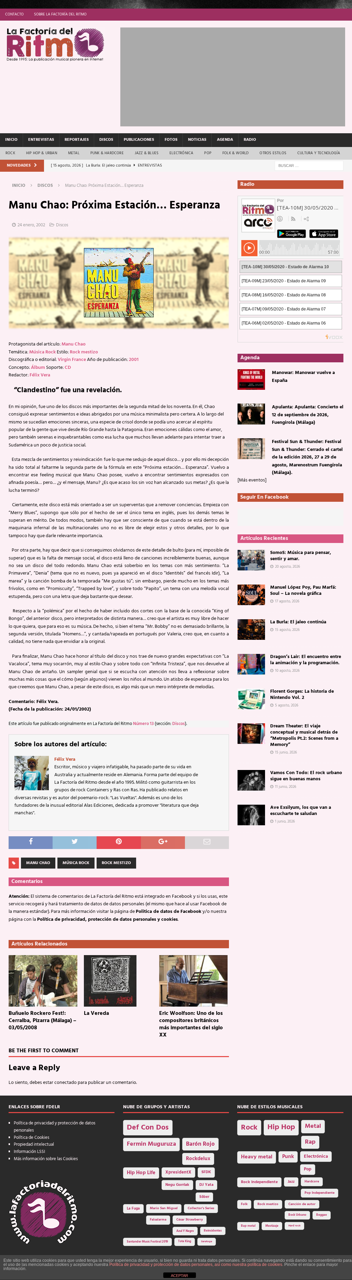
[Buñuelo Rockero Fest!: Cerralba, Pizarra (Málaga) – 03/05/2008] (43, 981)
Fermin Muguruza (151, 1144)
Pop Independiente (319, 1193)
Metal (73, 153)
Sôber (204, 1197)
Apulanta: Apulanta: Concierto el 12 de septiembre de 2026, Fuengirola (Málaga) (307, 415)
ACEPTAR (179, 1275)
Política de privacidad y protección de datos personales (54, 1127)
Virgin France (72, 360)
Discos (106, 139)
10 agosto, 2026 (287, 671)
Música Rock (42, 352)
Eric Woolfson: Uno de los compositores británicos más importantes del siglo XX (191, 1024)
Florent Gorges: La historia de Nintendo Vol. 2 (302, 695)
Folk (244, 1204)
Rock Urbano (297, 1214)
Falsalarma (158, 1220)
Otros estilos (273, 153)
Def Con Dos (148, 1128)
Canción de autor (302, 1204)
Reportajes (77, 139)
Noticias (197, 139)
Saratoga (206, 1241)
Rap (310, 1142)
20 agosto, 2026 (287, 567)
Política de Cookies (31, 1137)
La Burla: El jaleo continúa (298, 622)
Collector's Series (201, 1208)
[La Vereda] (119, 981)
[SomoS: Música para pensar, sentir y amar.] (251, 560)
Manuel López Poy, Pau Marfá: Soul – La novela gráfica (303, 591)
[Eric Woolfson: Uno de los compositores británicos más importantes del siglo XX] (194, 981)
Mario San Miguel (164, 1208)
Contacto (14, 14)
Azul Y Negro (185, 1231)
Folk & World (235, 153)
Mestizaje (271, 1226)
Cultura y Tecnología (318, 153)
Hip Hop (281, 1127)
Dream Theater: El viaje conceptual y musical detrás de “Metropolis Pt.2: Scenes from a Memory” (304, 735)
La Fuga (133, 1209)
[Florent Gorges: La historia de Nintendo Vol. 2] (251, 699)
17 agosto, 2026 (287, 601)
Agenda (225, 139)
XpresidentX (178, 1172)
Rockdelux (198, 1159)
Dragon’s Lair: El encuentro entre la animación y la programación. (305, 660)
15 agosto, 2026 (287, 630)
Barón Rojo (200, 1144)
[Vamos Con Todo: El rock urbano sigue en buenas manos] (251, 780)
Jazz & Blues (146, 153)
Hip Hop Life (141, 1173)
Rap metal (248, 1225)
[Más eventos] (252, 480)
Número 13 (143, 724)
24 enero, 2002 (31, 225)
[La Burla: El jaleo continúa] (251, 629)
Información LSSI (29, 1151)
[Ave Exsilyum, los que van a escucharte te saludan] (251, 815)
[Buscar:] (309, 166)
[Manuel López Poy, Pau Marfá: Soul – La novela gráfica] (251, 595)
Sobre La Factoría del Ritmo (60, 14)
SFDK (206, 1172)
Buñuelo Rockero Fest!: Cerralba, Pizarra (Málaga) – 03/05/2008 (42, 1020)
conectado (65, 1083)
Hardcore (312, 1182)
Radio (250, 139)
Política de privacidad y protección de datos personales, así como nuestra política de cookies (195, 1264)
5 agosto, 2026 (286, 705)
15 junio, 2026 (286, 752)
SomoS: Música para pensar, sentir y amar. (300, 556)
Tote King (184, 1241)
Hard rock (294, 1226)
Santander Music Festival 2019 (147, 1241)
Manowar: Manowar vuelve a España (303, 376)
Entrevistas (41, 139)
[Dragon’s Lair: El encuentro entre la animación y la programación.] (251, 664)
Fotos (171, 139)
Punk (288, 1157)
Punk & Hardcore (107, 153)
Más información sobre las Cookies (46, 1159)
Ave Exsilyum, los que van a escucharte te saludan (300, 811)
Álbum (38, 368)
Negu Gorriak (177, 1184)
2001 (134, 360)
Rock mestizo (84, 352)
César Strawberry (189, 1219)
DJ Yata (206, 1185)
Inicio (11, 139)
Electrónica (181, 153)
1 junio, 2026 (285, 821)
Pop (207, 153)
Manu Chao (74, 344)
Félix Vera (40, 375)
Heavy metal (256, 1157)
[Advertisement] (236, 75)
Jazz (291, 1182)
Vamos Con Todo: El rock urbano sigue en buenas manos (306, 776)
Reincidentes (213, 1230)
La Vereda (96, 1013)
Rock (10, 153)
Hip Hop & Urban (41, 153)
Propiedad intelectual (34, 1144)
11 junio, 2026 (285, 787)
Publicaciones (139, 139)
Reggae (321, 1214)
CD (68, 368)
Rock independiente (259, 1182)
